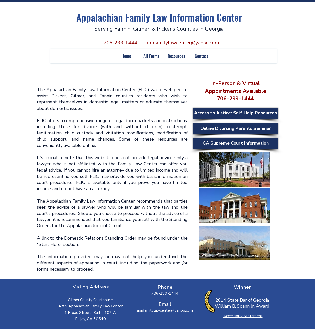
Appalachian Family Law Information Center (159, 17)
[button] (151, 56)
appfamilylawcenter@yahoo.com (182, 43)
